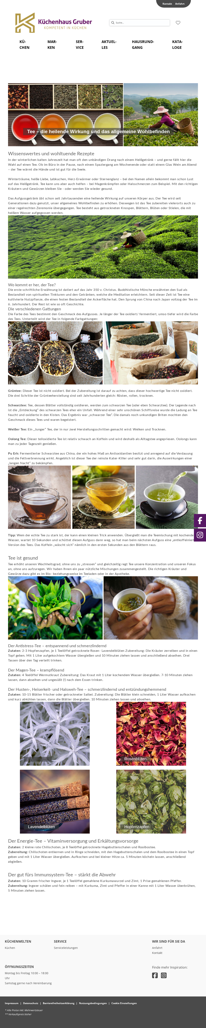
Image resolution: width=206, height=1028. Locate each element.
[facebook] (155, 975)
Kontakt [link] (167, 3)
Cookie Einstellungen (124, 1003)
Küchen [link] (10, 948)
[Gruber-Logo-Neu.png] (54, 23)
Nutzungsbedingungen (93, 1003)
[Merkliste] (178, 22)
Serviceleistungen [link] (66, 948)
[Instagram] (200, 535)
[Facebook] (200, 520)
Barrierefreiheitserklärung (58, 1003)
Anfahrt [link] (179, 3)
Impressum (12, 1003)
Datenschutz (30, 1003)
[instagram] (164, 975)
